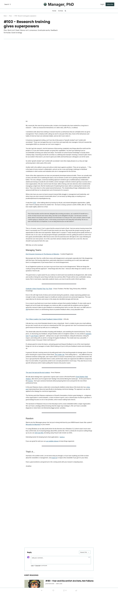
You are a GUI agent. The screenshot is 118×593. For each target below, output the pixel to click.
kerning (30, 381)
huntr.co (62, 437)
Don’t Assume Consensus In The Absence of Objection (42, 254)
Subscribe (37, 565)
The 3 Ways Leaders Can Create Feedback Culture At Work (44, 319)
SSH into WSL (39, 433)
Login (32, 565)
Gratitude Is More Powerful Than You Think (39, 288)
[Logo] (45, 4)
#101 (34, 202)
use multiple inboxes (52, 441)
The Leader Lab (59, 354)
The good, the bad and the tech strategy (38, 372)
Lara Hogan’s (35, 336)
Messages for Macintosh (33, 424)
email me (54, 457)
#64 (27, 309)
